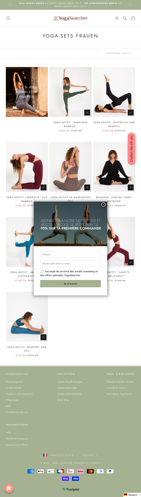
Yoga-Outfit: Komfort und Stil (27, 349)
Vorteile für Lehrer (116, 388)
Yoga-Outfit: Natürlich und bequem (114, 124)
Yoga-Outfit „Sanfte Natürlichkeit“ (114, 274)
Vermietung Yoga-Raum (119, 394)
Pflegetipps (12, 400)
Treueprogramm (14, 382)
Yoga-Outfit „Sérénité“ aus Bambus (27, 199)
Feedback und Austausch (19, 394)
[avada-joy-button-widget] (8, 488)
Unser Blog (63, 400)
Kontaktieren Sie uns (17, 412)
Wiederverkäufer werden (119, 382)
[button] (132, 495)
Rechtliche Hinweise (17, 438)
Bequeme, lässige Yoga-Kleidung (114, 199)
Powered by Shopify (87, 463)
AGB (8, 432)
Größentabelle (13, 388)
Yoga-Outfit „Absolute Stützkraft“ (27, 274)
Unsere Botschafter (67, 388)
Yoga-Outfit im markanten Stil (71, 199)
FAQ (8, 406)
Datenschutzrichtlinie (17, 445)
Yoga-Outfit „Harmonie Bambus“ (70, 124)
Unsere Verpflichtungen (69, 382)
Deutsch (88, 455)
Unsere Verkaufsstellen (69, 394)
